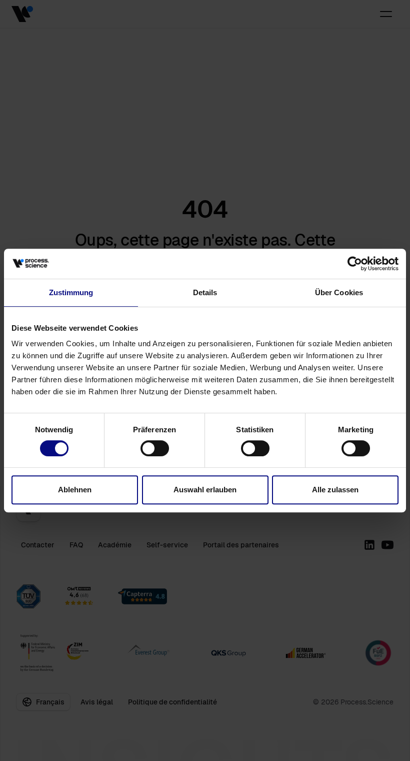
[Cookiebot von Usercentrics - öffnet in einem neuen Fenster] (354, 263)
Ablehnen (75, 489)
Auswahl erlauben (205, 489)
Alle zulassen (335, 489)
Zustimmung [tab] (71, 292)
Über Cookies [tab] (339, 292)
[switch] (154, 448)
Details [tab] (205, 292)
